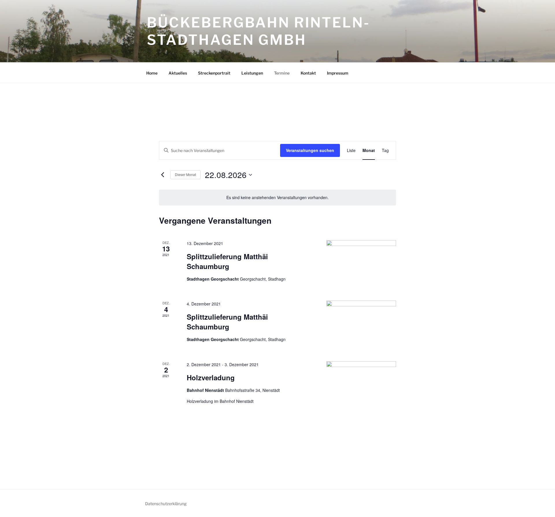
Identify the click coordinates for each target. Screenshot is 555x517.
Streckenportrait (214, 73)
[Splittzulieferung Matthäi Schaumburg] (361, 259)
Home (152, 73)
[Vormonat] (162, 174)
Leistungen (252, 73)
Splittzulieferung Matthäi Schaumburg (227, 261)
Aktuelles (178, 73)
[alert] (277, 197)
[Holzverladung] (361, 386)
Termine (282, 73)
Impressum (337, 73)
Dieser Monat (185, 174)
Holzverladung (211, 377)
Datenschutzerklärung (165, 503)
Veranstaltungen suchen (310, 150)
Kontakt (308, 73)
